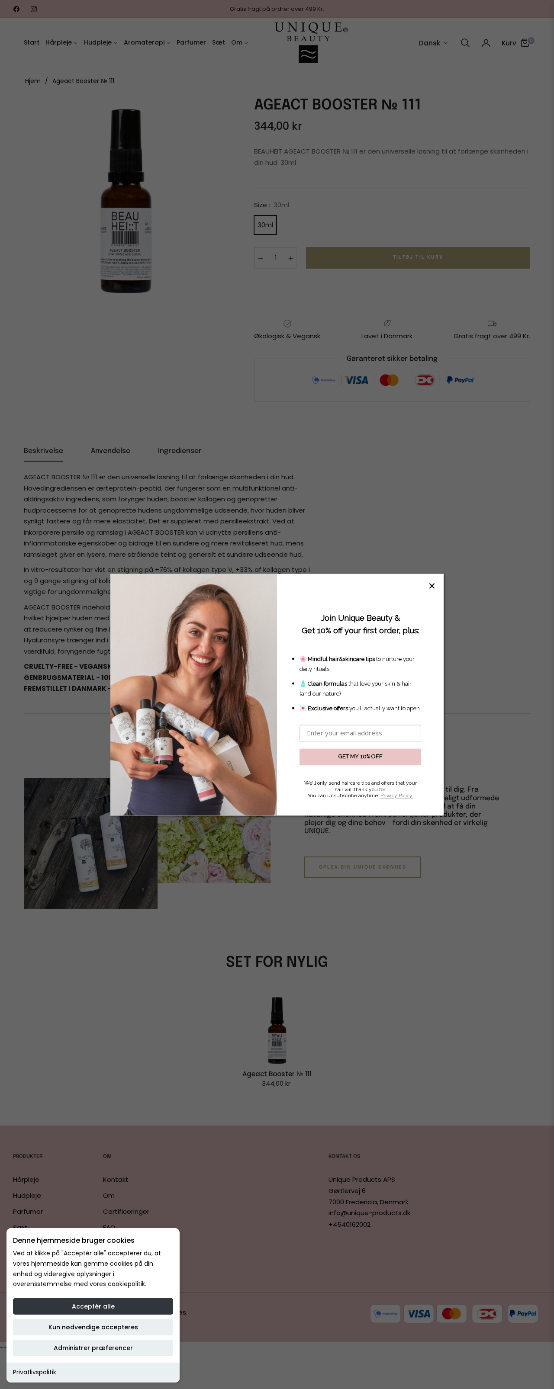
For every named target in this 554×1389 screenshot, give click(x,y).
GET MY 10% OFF (360, 757)
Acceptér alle (93, 1306)
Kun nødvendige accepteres (93, 1327)
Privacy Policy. (396, 796)
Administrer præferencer (93, 1348)
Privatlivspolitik (34, 1372)
